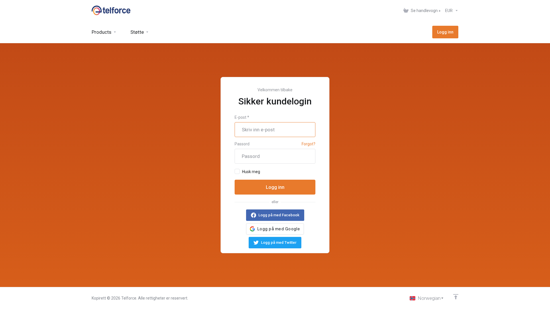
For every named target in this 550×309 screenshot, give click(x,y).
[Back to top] (456, 297)
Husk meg (251, 171)
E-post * (242, 117)
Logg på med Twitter (278, 242)
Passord (242, 144)
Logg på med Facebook (278, 215)
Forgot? (308, 144)
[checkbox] (237, 171)
